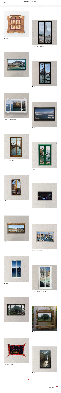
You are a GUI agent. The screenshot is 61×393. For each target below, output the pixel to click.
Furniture (24, 4)
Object (30, 4)
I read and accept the (51, 387)
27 (34, 379)
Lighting (33, 4)
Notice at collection (30, 392)
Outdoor (36, 4)
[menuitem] (25, 1)
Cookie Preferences (40, 390)
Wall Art (27, 4)
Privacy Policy (53, 387)
